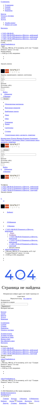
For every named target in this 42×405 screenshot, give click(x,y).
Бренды (3, 315)
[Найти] (2, 89)
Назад (12, 233)
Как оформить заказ (8, 341)
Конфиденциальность (8, 393)
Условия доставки (7, 335)
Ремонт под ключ (11, 25)
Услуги (3, 317)
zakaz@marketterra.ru (8, 44)
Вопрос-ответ (5, 339)
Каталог (3, 312)
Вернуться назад (16, 298)
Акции (3, 314)
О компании (9, 5)
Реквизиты (8, 10)
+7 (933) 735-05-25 (19, 37)
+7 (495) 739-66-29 (19, 39)
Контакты (4, 343)
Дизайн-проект (10, 23)
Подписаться (6, 306)
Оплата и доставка (7, 330)
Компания (4, 319)
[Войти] (2, 196)
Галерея (7, 7)
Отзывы (7, 9)
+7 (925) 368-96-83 (7, 33)
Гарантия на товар (7, 337)
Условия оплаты (6, 333)
